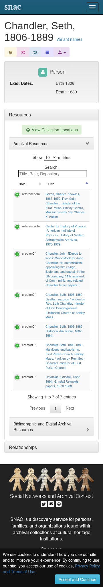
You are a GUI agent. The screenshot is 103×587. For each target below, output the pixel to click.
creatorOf (28, 253)
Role (22, 184)
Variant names (69, 39)
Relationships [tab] (23, 447)
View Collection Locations (54, 130)
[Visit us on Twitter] (44, 503)
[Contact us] (51, 503)
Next (70, 408)
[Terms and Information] (59, 503)
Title (51, 184)
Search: (52, 167)
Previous (37, 408)
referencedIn (31, 193)
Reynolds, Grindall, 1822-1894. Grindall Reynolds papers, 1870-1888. (63, 381)
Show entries (51, 157)
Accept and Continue (77, 579)
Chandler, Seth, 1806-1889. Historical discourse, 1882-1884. (64, 330)
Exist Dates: (21, 83)
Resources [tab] (20, 114)
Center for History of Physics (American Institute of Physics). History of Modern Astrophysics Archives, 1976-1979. (65, 235)
